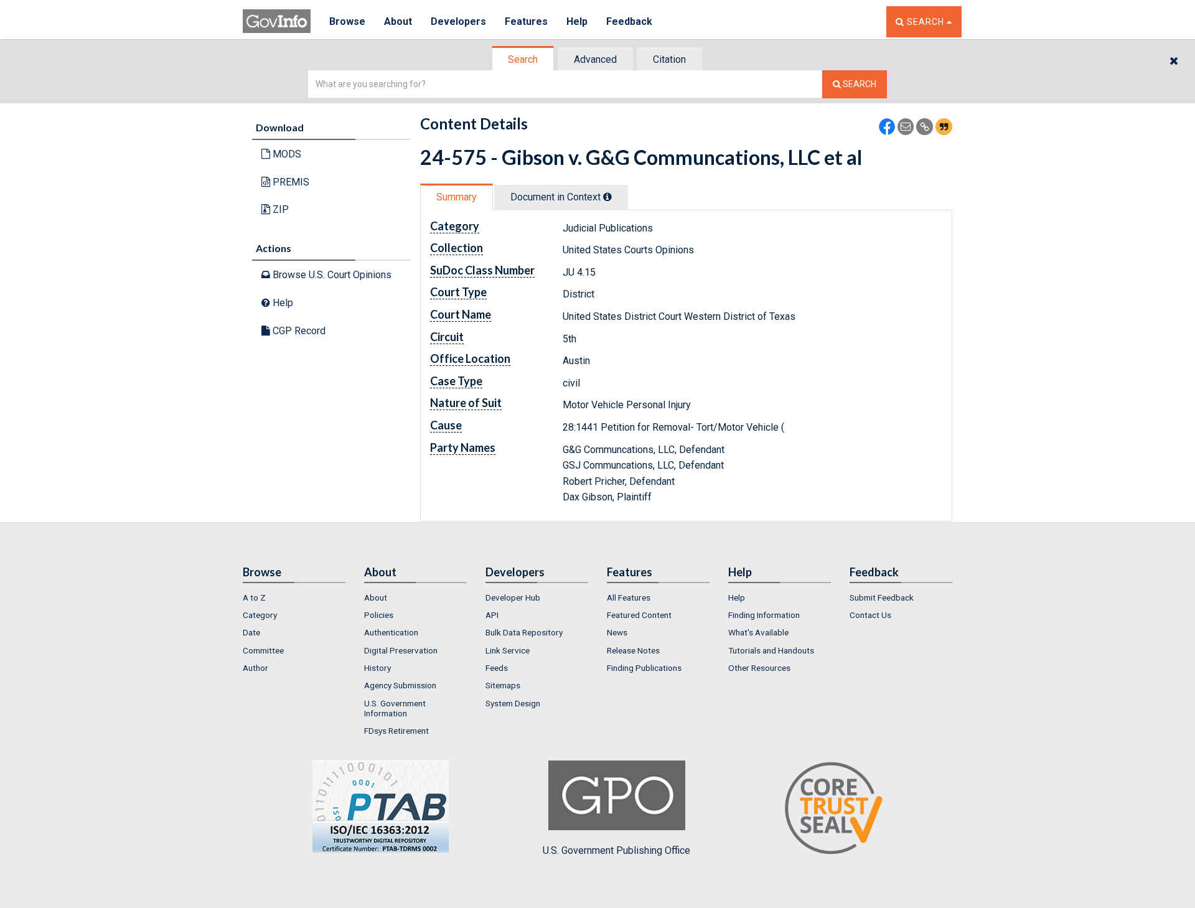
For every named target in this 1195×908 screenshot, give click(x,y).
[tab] (523, 59)
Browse (347, 21)
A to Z (254, 597)
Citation (669, 59)
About (398, 21)
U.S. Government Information (395, 708)
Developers (458, 21)
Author (255, 668)
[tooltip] (607, 197)
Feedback (629, 21)
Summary (456, 197)
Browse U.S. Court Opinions (330, 275)
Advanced (595, 59)
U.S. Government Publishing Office (616, 850)
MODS (285, 154)
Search (523, 59)
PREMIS (289, 182)
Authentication (391, 632)
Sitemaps (502, 685)
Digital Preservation (401, 650)
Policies (378, 615)
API (492, 615)
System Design (512, 703)
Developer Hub (512, 597)
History (377, 668)
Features (526, 21)
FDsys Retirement (396, 731)
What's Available (758, 632)
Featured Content (639, 615)
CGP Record (298, 331)
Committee (263, 650)
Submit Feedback (882, 597)
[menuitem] (294, 597)
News (617, 632)
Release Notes (633, 650)
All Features (628, 597)
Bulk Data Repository (524, 632)
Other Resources (759, 668)
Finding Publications (644, 668)
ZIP (279, 209)
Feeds (496, 668)
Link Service (507, 650)
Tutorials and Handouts (771, 650)
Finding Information (764, 615)
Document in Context (556, 197)
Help (577, 21)
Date (251, 632)
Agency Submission (400, 685)
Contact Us (870, 615)
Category (260, 615)
